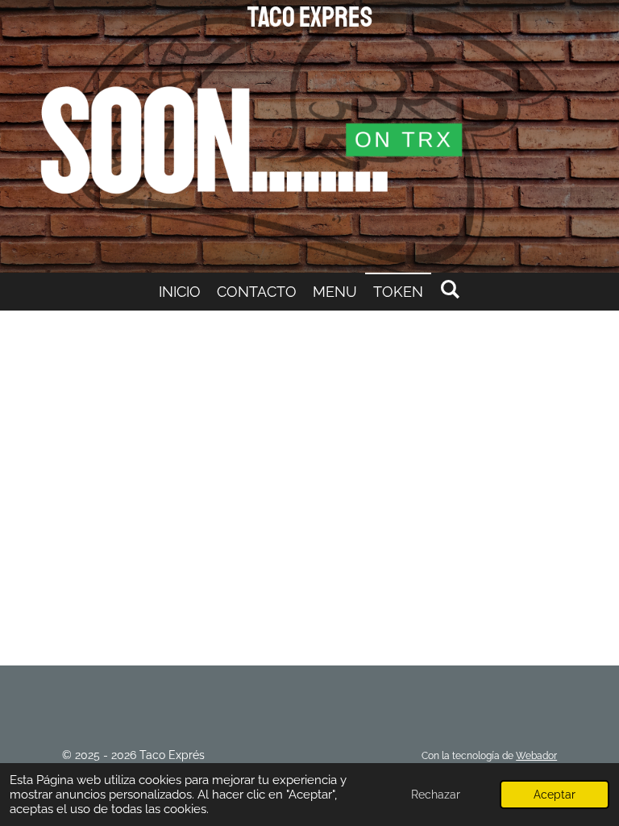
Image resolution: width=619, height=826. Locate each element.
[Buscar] (449, 289)
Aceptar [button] (554, 794)
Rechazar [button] (435, 794)
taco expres (309, 17)
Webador (536, 755)
